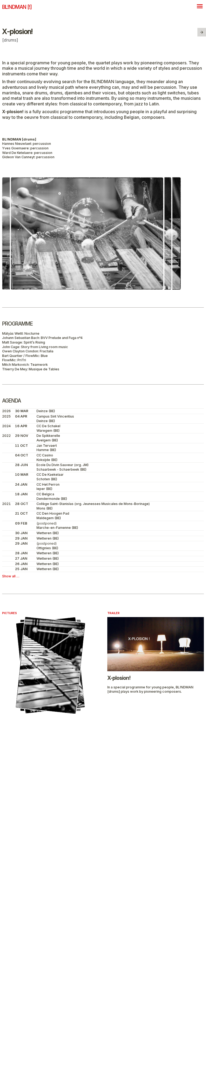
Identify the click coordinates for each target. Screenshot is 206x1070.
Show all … (10, 576)
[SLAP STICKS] (201, 32)
